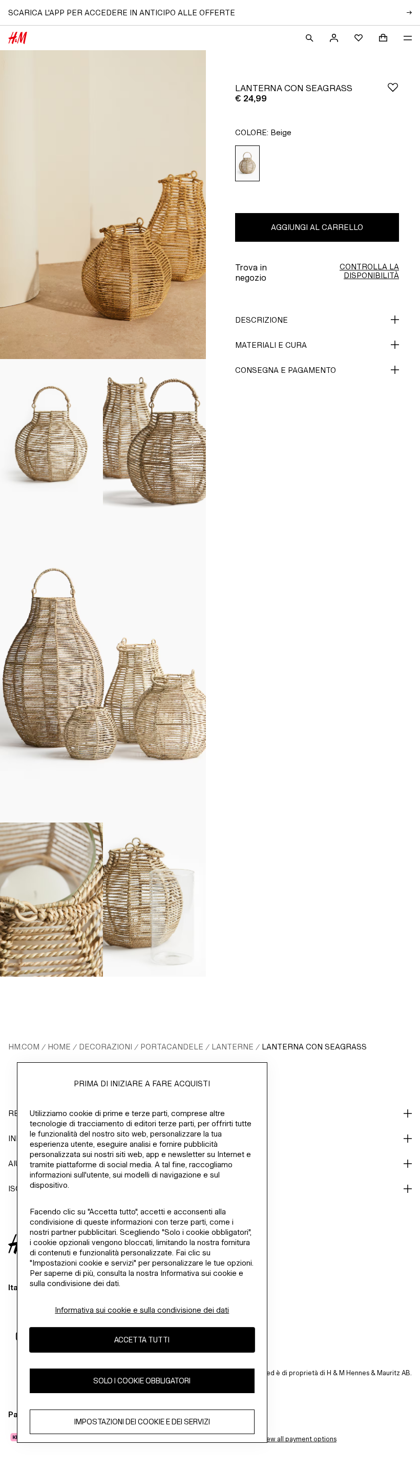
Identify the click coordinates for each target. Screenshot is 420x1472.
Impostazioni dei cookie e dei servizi (142, 1421)
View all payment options (298, 1439)
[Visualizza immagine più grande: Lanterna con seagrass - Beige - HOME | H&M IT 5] (51, 900)
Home (59, 1046)
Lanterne (233, 1046)
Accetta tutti (142, 1339)
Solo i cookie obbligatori (142, 1380)
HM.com (23, 1046)
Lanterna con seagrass (314, 1046)
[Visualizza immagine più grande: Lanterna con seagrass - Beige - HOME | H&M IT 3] (154, 436)
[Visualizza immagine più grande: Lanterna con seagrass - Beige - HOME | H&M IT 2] (51, 436)
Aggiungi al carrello (317, 227)
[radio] (247, 163)
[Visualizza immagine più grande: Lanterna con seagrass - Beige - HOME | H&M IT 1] (103, 204)
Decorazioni (105, 1046)
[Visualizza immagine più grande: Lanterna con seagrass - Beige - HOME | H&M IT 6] (154, 900)
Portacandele (171, 1046)
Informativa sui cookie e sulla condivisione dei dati (142, 1310)
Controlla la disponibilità (369, 271)
